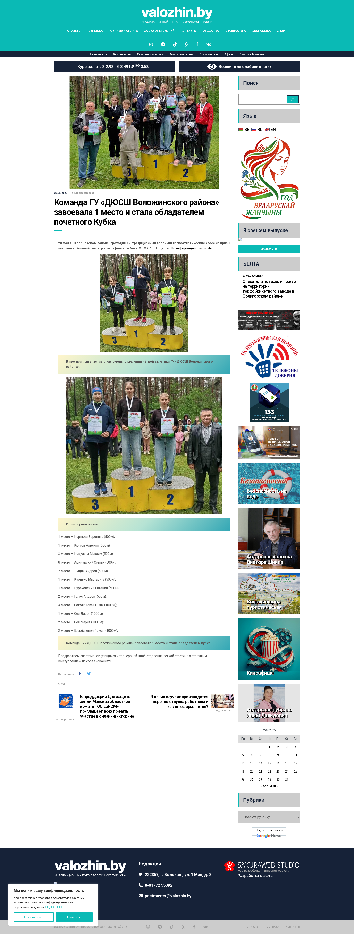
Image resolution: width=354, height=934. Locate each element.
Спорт (61, 683)
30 (278, 779)
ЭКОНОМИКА (261, 30)
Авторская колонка (181, 54)
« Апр (264, 786)
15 (269, 763)
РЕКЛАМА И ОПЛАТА (123, 30)
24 (286, 771)
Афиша (229, 54)
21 (260, 771)
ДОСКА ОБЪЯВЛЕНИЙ (159, 30)
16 (278, 763)
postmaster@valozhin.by (168, 895)
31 (286, 779)
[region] (53, 905)
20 (251, 771)
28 (260, 779)
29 (269, 779)
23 (278, 771)
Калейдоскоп (98, 54)
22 (269, 771)
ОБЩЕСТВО (211, 30)
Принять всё (74, 917)
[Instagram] (148, 926)
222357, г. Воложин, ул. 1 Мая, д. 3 (178, 874)
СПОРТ (282, 30)
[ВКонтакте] (205, 926)
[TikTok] (172, 926)
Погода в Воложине (251, 54)
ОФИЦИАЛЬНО (235, 30)
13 (251, 763)
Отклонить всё (33, 917)
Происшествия (209, 54)
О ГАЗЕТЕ (73, 30)
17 (286, 763)
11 (295, 755)
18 (295, 763)
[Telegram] (160, 926)
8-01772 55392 (158, 885)
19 (243, 771)
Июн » (274, 786)
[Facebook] (194, 926)
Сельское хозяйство (150, 54)
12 (243, 763)
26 (243, 779)
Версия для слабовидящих (244, 66)
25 (295, 771)
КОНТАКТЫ (189, 30)
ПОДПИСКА (94, 30)
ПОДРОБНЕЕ (54, 907)
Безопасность (122, 54)
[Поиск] (293, 99)
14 (260, 763)
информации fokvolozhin (194, 248)
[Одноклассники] (183, 926)
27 (251, 779)
